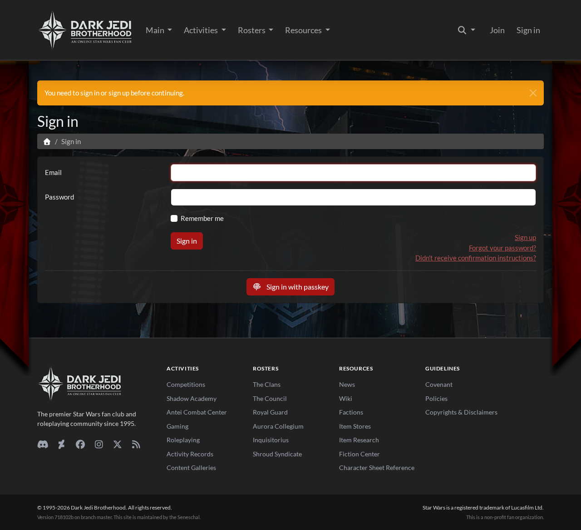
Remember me (202, 218)
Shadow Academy (192, 398)
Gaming (177, 426)
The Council (270, 398)
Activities (201, 30)
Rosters (252, 30)
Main (156, 30)
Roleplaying (183, 440)
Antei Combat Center (197, 412)
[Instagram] (98, 444)
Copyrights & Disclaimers (461, 412)
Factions (351, 412)
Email (53, 172)
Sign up (525, 237)
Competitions (186, 384)
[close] (533, 92)
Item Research (359, 440)
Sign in (528, 30)
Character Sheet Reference (376, 467)
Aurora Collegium (278, 426)
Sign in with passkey (297, 286)
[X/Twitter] (117, 444)
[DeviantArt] (61, 444)
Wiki (345, 398)
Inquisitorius (271, 440)
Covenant (439, 384)
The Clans (267, 384)
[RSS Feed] (136, 444)
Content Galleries (191, 467)
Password (59, 197)
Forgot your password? (502, 248)
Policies (436, 398)
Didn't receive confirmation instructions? (475, 258)
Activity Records (190, 454)
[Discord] (43, 444)
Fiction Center (359, 454)
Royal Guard (270, 412)
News (347, 384)
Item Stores (355, 426)
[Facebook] (80, 444)
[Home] (47, 141)
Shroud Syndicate (277, 454)
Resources (304, 30)
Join (497, 30)
